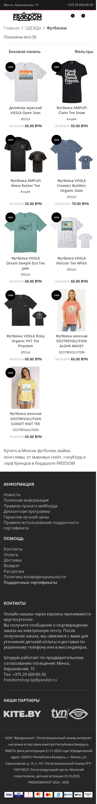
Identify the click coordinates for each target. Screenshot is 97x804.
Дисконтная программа (27, 511)
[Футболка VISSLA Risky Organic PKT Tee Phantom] (25, 310)
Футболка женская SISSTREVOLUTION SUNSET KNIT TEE (26, 418)
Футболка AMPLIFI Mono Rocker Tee (25, 183)
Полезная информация (26, 500)
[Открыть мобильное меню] (5, 18)
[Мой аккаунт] (91, 18)
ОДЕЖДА (33, 28)
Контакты (13, 549)
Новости (12, 494)
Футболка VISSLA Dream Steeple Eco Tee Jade (25, 263)
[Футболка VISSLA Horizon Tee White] (71, 232)
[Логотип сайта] (27, 17)
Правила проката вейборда (30, 506)
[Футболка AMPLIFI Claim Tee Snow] (71, 82)
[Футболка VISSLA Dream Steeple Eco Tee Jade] (25, 232)
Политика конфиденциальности (35, 576)
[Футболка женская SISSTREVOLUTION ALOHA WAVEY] (71, 310)
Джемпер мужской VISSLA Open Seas (25, 110)
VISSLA (25, 119)
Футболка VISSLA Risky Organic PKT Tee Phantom (25, 341)
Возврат (12, 565)
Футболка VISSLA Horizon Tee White (71, 260)
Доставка (13, 560)
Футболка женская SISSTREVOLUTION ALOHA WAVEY (72, 341)
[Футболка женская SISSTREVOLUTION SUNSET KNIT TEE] (25, 387)
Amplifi (71, 119)
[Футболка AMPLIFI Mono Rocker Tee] (25, 154)
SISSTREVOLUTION (72, 352)
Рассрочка (14, 571)
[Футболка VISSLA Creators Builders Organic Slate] (71, 154)
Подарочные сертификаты (30, 582)
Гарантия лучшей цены (26, 517)
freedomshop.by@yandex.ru (30, 680)
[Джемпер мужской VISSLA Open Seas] (25, 82)
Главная (11, 28)
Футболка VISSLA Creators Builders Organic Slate (71, 185)
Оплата (11, 554)
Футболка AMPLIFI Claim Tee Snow (71, 110)
